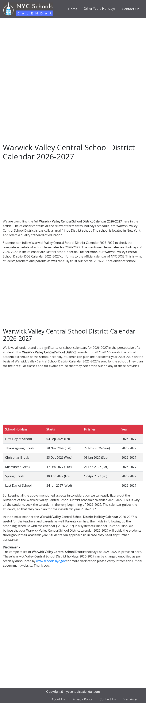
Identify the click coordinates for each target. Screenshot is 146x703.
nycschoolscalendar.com (82, 691)
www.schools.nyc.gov (51, 561)
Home (72, 9)
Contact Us (131, 9)
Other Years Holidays (100, 8)
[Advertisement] (31, 75)
